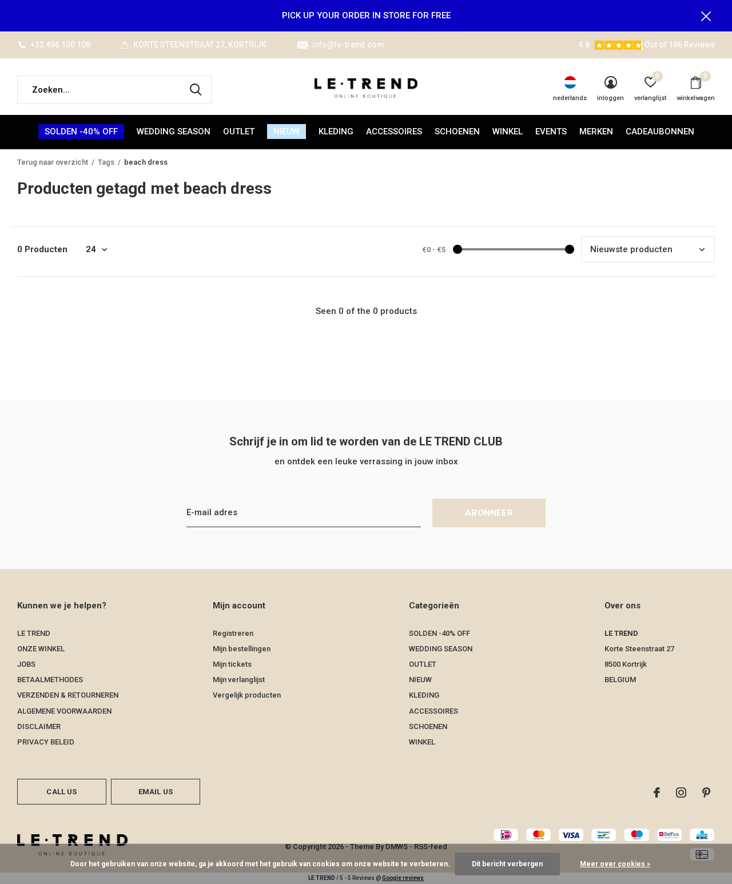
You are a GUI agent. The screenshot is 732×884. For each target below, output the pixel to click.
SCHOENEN (457, 131)
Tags (106, 162)
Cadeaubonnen (660, 131)
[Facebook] (657, 792)
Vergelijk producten (247, 695)
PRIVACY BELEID (45, 742)
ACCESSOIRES (394, 131)
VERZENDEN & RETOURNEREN (67, 695)
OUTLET (238, 131)
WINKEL (507, 131)
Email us (155, 791)
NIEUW (286, 131)
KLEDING (336, 131)
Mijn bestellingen (241, 648)
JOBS (26, 664)
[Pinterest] (706, 792)
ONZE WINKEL (41, 648)
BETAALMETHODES (50, 679)
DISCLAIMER (39, 726)
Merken (596, 131)
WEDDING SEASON (173, 131)
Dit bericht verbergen (507, 864)
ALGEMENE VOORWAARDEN (64, 711)
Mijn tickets (232, 664)
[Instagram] (681, 792)
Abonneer (489, 513)
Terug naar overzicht (52, 162)
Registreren (233, 633)
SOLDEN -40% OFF (81, 131)
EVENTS (551, 131)
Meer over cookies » (615, 864)
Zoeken (196, 89)
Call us (61, 791)
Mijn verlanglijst (239, 679)
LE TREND (33, 633)
